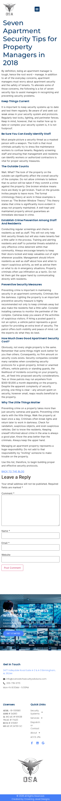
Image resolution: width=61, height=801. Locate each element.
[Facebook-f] (31, 743)
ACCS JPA (35, 737)
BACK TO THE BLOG (12, 471)
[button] (37, 9)
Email (5, 543)
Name (5, 531)
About (33, 732)
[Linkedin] (37, 743)
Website (5, 555)
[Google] (43, 743)
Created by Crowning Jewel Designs (31, 799)
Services (34, 717)
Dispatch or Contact (35, 725)
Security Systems (35, 712)
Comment (7, 493)
